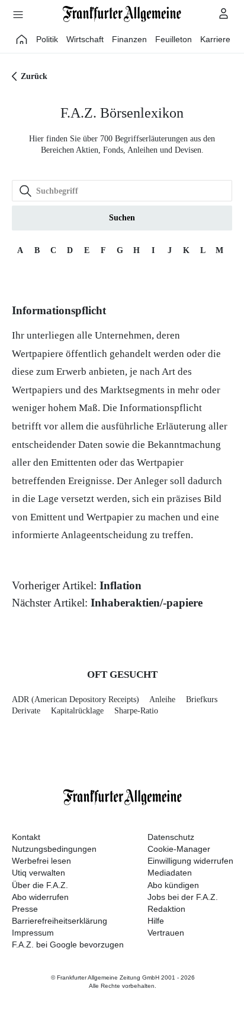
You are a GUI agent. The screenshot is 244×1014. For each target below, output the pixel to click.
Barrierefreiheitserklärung (59, 920)
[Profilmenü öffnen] (224, 13)
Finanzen (129, 39)
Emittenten (74, 462)
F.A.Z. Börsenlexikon (122, 113)
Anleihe (162, 699)
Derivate (26, 710)
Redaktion (166, 909)
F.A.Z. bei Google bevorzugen (68, 944)
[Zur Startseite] (122, 14)
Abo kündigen (173, 885)
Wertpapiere (37, 353)
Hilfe (155, 920)
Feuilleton (173, 39)
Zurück (34, 76)
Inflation (120, 585)
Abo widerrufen (40, 897)
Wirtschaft (85, 39)
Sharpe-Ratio (136, 710)
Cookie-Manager (178, 849)
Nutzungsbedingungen (54, 849)
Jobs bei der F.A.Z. (182, 897)
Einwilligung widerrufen (190, 860)
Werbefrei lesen (41, 860)
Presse (25, 909)
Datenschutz (170, 837)
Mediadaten (169, 872)
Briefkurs (201, 699)
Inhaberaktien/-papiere (147, 602)
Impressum (33, 932)
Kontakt (26, 837)
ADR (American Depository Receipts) (75, 699)
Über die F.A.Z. (40, 885)
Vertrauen (165, 932)
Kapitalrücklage (77, 710)
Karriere (215, 39)
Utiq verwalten (38, 872)
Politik (47, 39)
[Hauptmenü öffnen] (18, 14)
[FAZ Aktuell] (22, 39)
